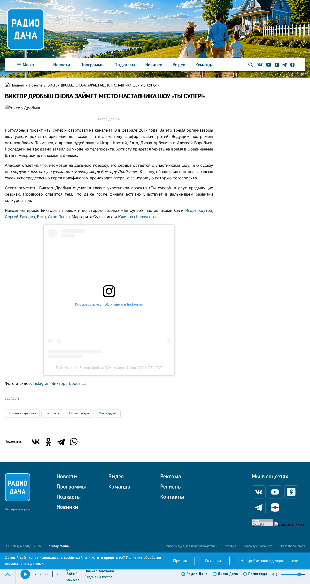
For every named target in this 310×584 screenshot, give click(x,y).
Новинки (154, 65)
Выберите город (17, 509)
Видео (179, 65)
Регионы (171, 487)
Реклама (170, 477)
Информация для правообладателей (191, 546)
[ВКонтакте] (36, 442)
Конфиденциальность (258, 546)
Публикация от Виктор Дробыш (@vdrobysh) (90, 368)
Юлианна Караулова (137, 216)
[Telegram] (61, 442)
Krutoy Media (59, 546)
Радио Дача (197, 574)
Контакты (172, 497)
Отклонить (214, 561)
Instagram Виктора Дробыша (59, 383)
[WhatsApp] (73, 442)
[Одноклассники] (48, 442)
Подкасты (125, 65)
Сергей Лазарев (20, 216)
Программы (92, 65)
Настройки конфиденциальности (269, 561)
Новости (61, 65)
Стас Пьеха (59, 216)
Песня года (257, 574)
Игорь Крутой (198, 210)
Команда (204, 65)
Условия (230, 546)
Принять (180, 561)
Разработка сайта (293, 546)
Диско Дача (228, 574)
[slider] (299, 574)
